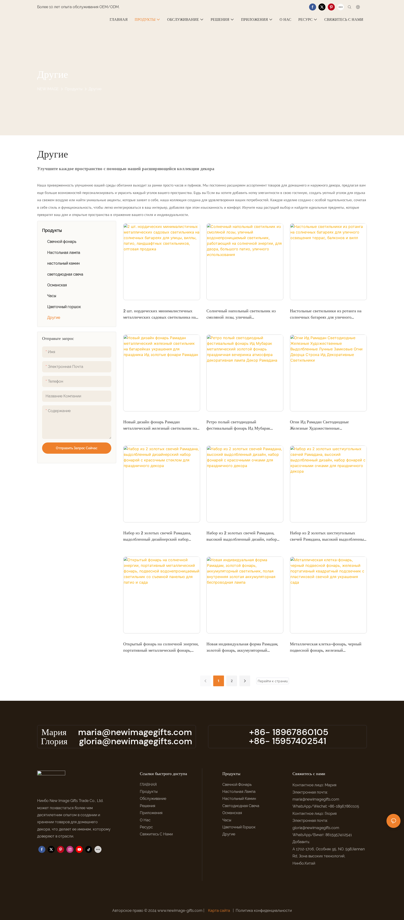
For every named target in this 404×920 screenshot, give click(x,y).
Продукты (74, 89)
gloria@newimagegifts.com (135, 741)
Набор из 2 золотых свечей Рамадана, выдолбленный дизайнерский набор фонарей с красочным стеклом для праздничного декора (157, 536)
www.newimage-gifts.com (180, 910)
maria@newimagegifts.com (135, 732)
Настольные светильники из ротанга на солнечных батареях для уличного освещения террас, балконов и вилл (325, 314)
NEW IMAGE (48, 89)
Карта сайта (219, 910)
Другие (95, 89)
